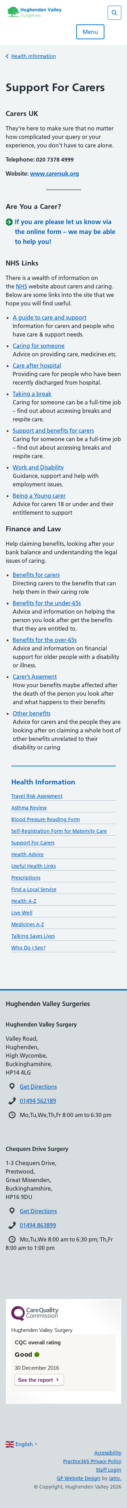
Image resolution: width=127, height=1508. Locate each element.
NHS (21, 286)
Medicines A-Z (27, 924)
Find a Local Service (33, 889)
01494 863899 (38, 1225)
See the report (35, 1380)
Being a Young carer (39, 495)
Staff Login (108, 1470)
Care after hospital (37, 365)
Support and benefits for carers (53, 430)
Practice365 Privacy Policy (92, 1461)
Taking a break (32, 393)
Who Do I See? (28, 948)
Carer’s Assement (35, 676)
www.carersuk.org (54, 173)
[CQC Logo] (35, 1319)
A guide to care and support (49, 317)
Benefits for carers (36, 574)
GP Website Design (79, 1478)
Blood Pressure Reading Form (45, 819)
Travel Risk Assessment (36, 796)
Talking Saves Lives (33, 936)
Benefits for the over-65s (45, 639)
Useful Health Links (33, 866)
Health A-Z (23, 901)
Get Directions (38, 1086)
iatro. (115, 1478)
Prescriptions (25, 878)
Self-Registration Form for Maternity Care (59, 831)
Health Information (33, 56)
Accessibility (107, 1453)
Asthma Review (29, 808)
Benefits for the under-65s (47, 603)
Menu (90, 31)
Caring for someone (39, 345)
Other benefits (31, 713)
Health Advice (27, 854)
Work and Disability (38, 467)
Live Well (21, 913)
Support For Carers (32, 843)
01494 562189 (38, 1100)
